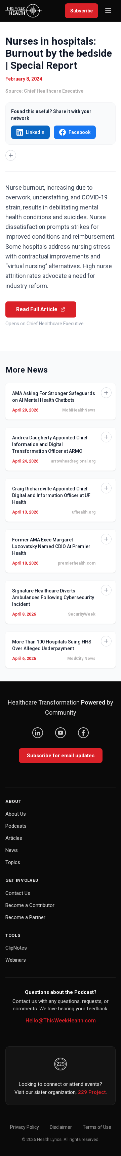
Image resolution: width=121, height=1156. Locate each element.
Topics (12, 862)
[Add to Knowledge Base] (10, 155)
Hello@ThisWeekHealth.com (61, 1020)
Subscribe (81, 10)
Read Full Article (36, 309)
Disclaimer (61, 1127)
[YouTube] (60, 732)
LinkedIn (35, 132)
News (11, 850)
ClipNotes (16, 948)
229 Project (92, 1092)
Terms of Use (97, 1127)
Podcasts (16, 826)
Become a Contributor (29, 905)
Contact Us (17, 893)
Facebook (79, 132)
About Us (15, 814)
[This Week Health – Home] (23, 10)
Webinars (15, 960)
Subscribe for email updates (60, 756)
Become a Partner (25, 917)
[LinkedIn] (37, 732)
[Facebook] (83, 732)
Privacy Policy (24, 1127)
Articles (13, 838)
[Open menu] (108, 10)
